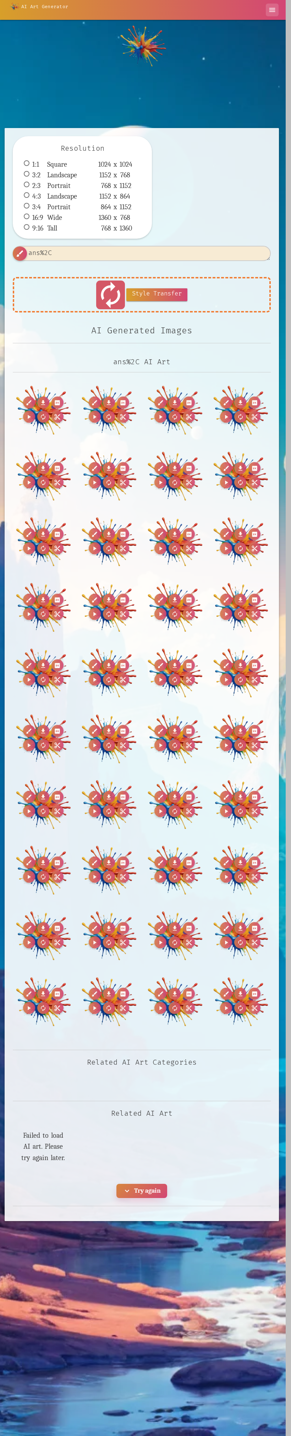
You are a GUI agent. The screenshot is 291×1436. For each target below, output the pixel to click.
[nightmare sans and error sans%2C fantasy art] (108, 869)
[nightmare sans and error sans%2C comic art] (43, 869)
